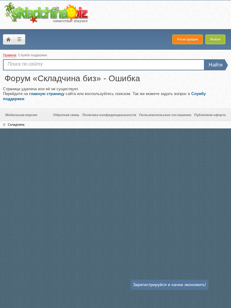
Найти (216, 64)
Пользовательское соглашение (165, 115)
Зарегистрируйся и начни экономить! (169, 284)
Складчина (16, 124)
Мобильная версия (21, 115)
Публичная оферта (210, 115)
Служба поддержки (32, 55)
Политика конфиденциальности (109, 115)
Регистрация (187, 39)
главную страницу (46, 93)
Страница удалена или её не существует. (104, 94)
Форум (8, 39)
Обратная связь (66, 115)
